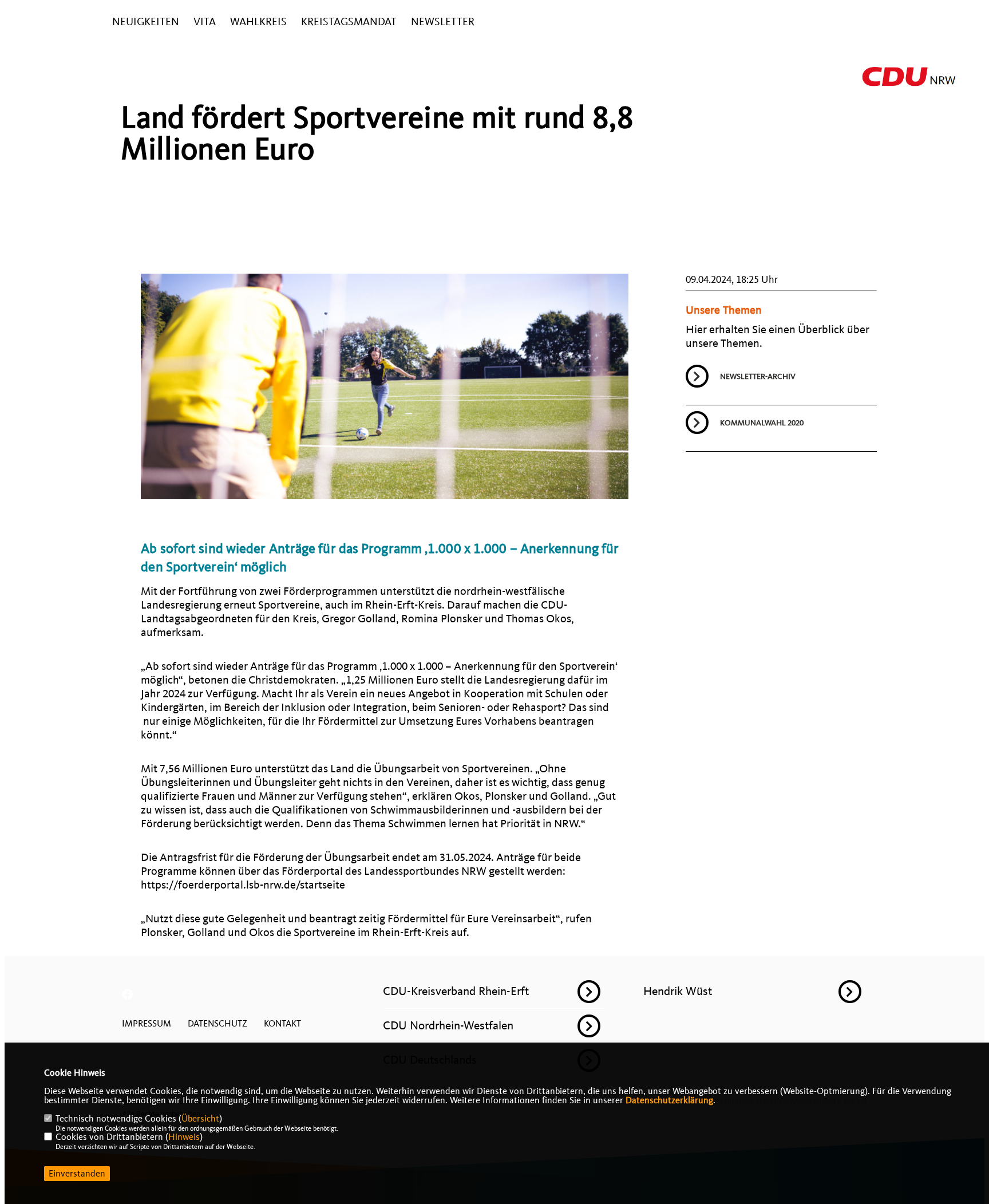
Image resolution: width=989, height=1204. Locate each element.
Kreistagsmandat (349, 22)
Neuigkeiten (145, 22)
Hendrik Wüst (677, 991)
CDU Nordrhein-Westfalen (448, 1025)
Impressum (146, 1024)
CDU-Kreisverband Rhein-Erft (456, 991)
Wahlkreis (258, 22)
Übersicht (200, 1119)
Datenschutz (217, 1024)
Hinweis (184, 1137)
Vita (204, 22)
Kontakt (282, 1024)
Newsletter (442, 22)
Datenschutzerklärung (669, 1100)
